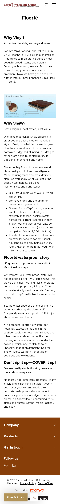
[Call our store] (34, 497)
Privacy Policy (28, 483)
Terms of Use (45, 483)
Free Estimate (15, 497)
